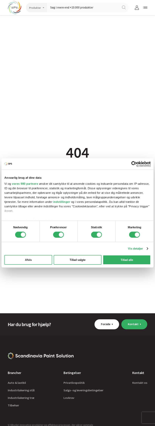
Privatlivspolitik (74, 383)
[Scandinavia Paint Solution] (14, 7)
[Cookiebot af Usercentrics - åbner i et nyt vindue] (134, 164)
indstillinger (61, 201)
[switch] (58, 235)
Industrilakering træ (21, 398)
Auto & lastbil (17, 383)
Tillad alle (127, 259)
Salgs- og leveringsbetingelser (83, 390)
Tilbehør (13, 405)
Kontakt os (139, 383)
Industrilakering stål (21, 390)
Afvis (28, 259)
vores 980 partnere (25, 183)
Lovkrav (69, 398)
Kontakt (133, 324)
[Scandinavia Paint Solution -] (41, 355)
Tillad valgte (77, 259)
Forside (105, 324)
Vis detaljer (135, 248)
